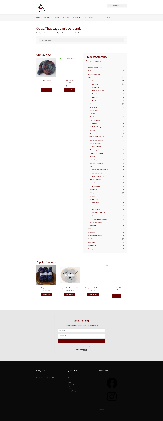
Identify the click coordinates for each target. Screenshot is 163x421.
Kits (91, 166)
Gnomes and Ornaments (95, 235)
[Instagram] (112, 402)
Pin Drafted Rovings (95, 127)
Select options (46, 90)
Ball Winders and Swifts (96, 140)
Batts (91, 81)
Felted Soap (93, 160)
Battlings (95, 84)
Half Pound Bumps (95, 120)
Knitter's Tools (94, 183)
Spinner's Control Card (98, 212)
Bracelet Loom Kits (95, 143)
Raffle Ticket (91, 242)
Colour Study (93, 107)
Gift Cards (90, 229)
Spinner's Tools (94, 199)
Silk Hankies (93, 133)
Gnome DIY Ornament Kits (100, 169)
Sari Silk (92, 130)
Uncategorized (92, 245)
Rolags (94, 100)
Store (69, 380)
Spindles (92, 196)
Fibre (89, 77)
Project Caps (96, 186)
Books (90, 71)
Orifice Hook (96, 209)
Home (38, 18)
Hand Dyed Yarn (92, 239)
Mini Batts (95, 97)
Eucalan (92, 156)
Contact (92, 18)
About (57, 18)
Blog (84, 18)
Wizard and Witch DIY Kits (99, 176)
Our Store (46, 18)
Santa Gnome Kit (97, 173)
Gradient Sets (96, 87)
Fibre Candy (93, 114)
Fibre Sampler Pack (95, 117)
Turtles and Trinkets (96, 222)
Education (66, 18)
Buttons (96, 206)
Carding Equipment (95, 146)
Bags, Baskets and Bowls (95, 67)
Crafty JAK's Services (94, 74)
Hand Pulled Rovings (98, 90)
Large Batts (95, 94)
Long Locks (93, 123)
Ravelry (101, 410)
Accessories (95, 202)
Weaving (90, 249)
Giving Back (76, 18)
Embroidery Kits (94, 150)
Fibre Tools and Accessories (96, 137)
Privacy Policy (72, 391)
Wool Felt (93, 225)
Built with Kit (81, 349)
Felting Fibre (94, 110)
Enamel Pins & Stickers (96, 153)
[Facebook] (112, 389)
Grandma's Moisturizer (96, 163)
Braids (92, 104)
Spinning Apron (96, 216)
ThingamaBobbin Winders (99, 219)
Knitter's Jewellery (95, 179)
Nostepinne (93, 189)
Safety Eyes (93, 193)
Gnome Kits (91, 232)
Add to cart (116, 296)
